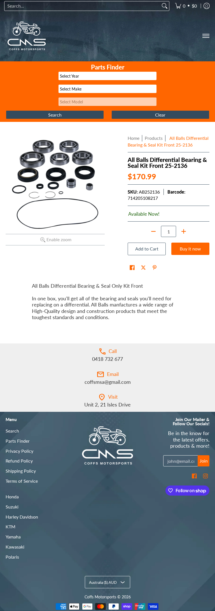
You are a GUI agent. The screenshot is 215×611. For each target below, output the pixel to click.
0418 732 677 (107, 359)
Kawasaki (15, 546)
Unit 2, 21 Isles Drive (107, 404)
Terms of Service (22, 481)
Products (154, 138)
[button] (132, 268)
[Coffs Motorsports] (27, 36)
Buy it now (190, 248)
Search (12, 430)
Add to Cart (146, 248)
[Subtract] (153, 231)
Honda (12, 496)
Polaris (12, 556)
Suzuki (12, 506)
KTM (10, 526)
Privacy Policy (19, 451)
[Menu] (205, 36)
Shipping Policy (21, 470)
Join (204, 460)
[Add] (183, 231)
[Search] (164, 6)
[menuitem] (186, 6)
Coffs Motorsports (100, 597)
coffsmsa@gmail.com (108, 382)
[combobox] (82, 6)
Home (133, 138)
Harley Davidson (22, 516)
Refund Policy (19, 460)
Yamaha (13, 536)
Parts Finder (18, 440)
